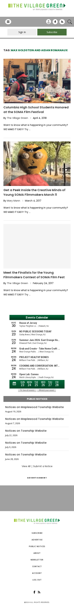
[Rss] (62, 23)
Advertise (37, 540)
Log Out (37, 580)
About (37, 553)
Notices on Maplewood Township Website (34, 407)
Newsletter (37, 560)
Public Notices (37, 546)
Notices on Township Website (25, 431)
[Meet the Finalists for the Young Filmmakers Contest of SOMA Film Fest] (37, 246)
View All (26, 466)
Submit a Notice (42, 466)
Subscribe (37, 533)
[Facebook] (55, 23)
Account (37, 573)
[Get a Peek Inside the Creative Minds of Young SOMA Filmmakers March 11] (37, 163)
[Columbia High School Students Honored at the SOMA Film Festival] (37, 81)
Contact (37, 566)
